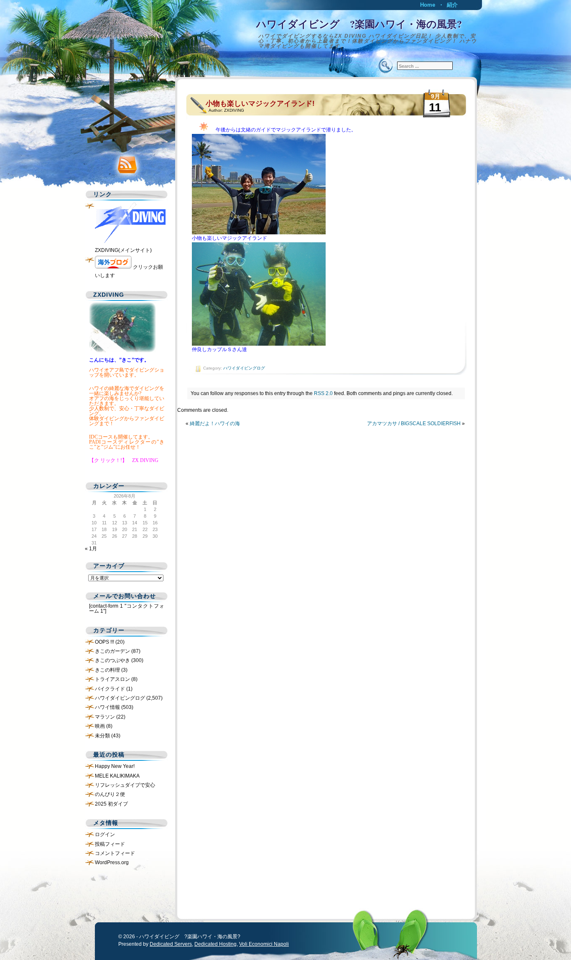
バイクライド (110, 689)
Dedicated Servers (171, 944)
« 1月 (91, 549)
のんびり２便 (110, 794)
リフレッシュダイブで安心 (125, 785)
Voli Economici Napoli (264, 944)
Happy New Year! (115, 766)
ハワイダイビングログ (244, 368)
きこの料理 (107, 670)
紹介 (452, 5)
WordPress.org (112, 862)
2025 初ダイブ (111, 804)
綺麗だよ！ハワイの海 (215, 423)
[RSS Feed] (124, 162)
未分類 (102, 736)
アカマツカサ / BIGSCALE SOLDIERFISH (414, 423)
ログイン (105, 834)
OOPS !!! (104, 642)
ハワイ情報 (107, 707)
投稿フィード (110, 844)
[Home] (285, 31)
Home (427, 5)
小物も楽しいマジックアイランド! (260, 104)
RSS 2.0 (323, 393)
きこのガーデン (112, 651)
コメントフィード (115, 853)
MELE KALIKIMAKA (117, 776)
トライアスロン (112, 679)
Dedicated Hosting (215, 944)
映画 (100, 726)
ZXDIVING (234, 110)
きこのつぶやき (112, 660)
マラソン (105, 717)
